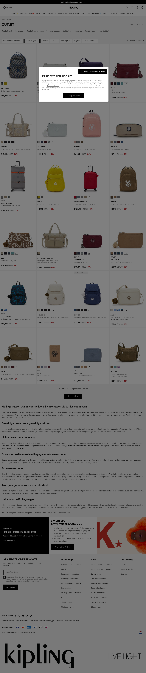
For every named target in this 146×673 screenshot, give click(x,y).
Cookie (69, 82)
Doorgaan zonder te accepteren (93, 71)
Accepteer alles (73, 96)
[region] (73, 84)
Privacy (63, 82)
